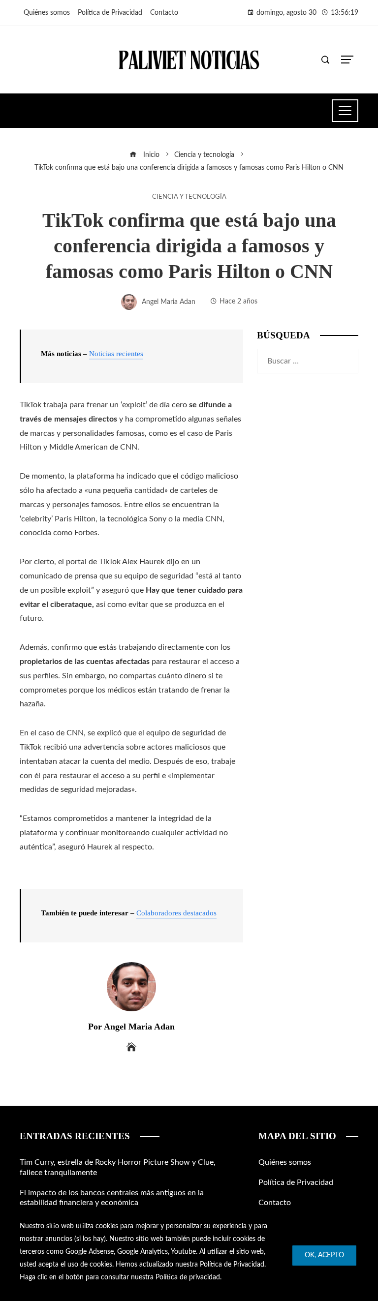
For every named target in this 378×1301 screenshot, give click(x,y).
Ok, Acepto (324, 1255)
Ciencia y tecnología (189, 197)
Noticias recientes (116, 354)
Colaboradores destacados (176, 913)
